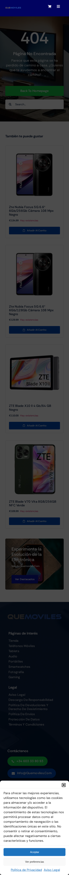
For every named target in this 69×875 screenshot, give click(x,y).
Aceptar (34, 852)
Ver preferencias (34, 861)
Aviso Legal (52, 870)
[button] (63, 785)
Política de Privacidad (26, 870)
